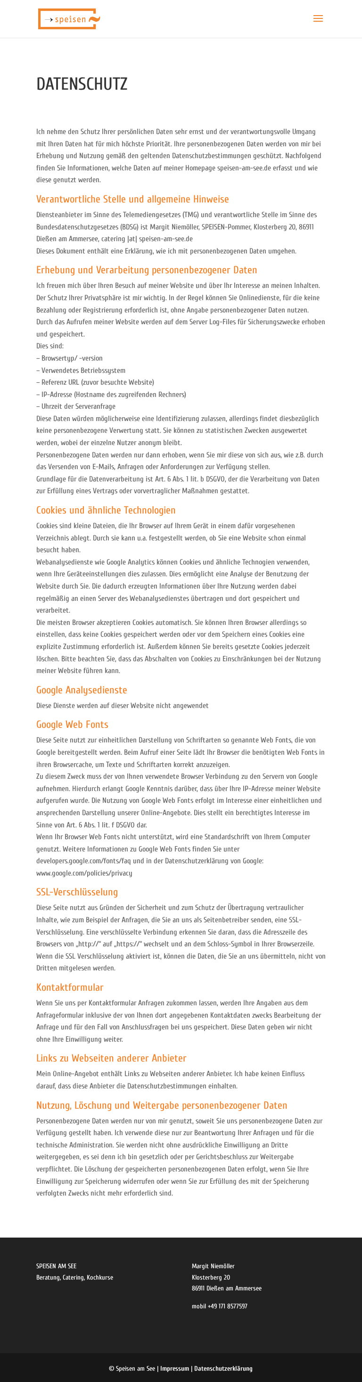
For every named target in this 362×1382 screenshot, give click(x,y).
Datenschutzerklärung (223, 1369)
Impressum (174, 1369)
